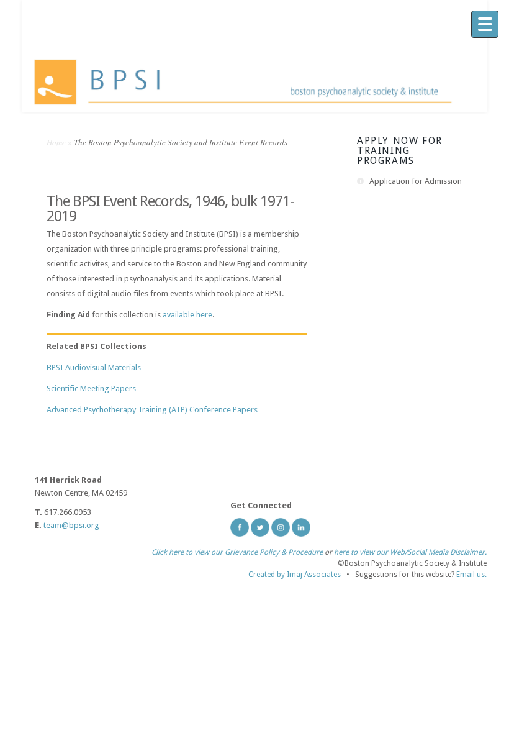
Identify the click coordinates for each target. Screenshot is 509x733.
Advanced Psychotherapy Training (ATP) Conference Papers (152, 409)
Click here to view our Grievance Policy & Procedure (237, 552)
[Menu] (484, 24)
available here (187, 314)
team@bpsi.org (71, 525)
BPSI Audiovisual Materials (94, 367)
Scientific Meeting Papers (91, 388)
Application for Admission (415, 181)
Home (56, 142)
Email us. (471, 574)
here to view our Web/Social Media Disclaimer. (410, 552)
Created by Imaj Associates (294, 574)
